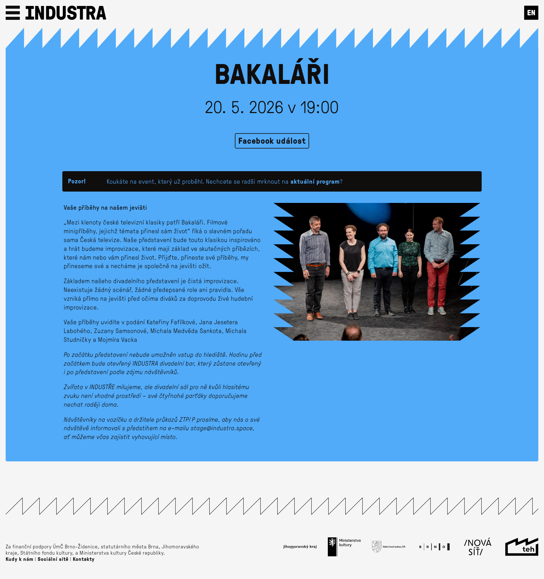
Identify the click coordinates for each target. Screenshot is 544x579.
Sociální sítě (53, 559)
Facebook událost (272, 140)
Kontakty (84, 559)
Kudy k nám (19, 559)
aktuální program (315, 181)
